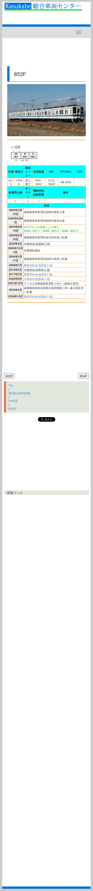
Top (11, 385)
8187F (28, 227)
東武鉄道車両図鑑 (19, 393)
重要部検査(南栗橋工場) (38, 265)
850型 (12, 408)
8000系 (13, 401)
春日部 (11, 182)
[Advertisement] (46, 54)
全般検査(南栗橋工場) (37, 279)
